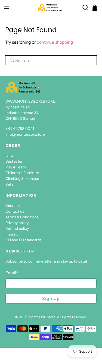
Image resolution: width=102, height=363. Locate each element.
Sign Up (51, 298)
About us (13, 205)
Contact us (14, 211)
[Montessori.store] (51, 7)
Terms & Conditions (22, 217)
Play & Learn (15, 167)
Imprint (11, 234)
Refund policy (17, 228)
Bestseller (14, 161)
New (9, 155)
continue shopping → (57, 42)
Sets (9, 184)
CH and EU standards (23, 240)
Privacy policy (17, 223)
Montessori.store (41, 317)
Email (11, 272)
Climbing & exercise (22, 178)
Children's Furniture (22, 173)
